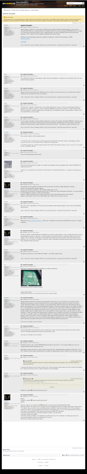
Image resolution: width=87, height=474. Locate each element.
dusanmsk (6, 297)
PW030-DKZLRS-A (25, 38)
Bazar (74, 5)
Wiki (80, 5)
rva (5, 264)
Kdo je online (6, 449)
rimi (5, 150)
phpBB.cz (47, 462)
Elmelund (6, 188)
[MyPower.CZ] (9, 3)
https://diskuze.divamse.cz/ (36, 220)
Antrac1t (6, 25)
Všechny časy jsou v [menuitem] (77, 455)
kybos (5, 168)
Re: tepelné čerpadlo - (27, 74)
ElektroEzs (6, 132)
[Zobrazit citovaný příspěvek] (31, 361)
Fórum (66, 5)
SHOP (70, 5)
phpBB (39, 459)
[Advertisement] (43, 60)
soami (5, 74)
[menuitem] (21, 10)
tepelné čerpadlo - (9, 14)
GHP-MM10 (23, 41)
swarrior (6, 355)
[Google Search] (83, 3)
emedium (25, 342)
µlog (83, 5)
